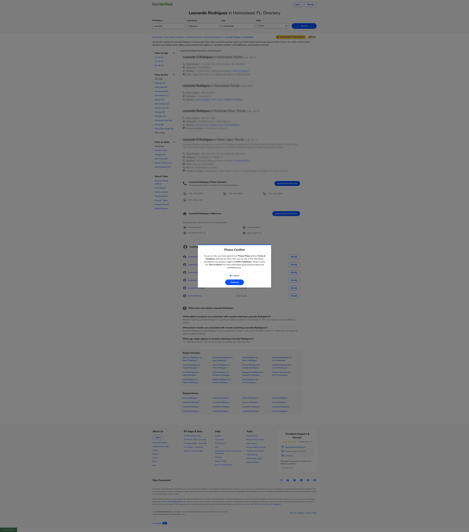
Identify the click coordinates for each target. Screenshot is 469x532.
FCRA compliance (243, 261)
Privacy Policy (244, 256)
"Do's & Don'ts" (216, 264)
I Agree (235, 275)
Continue (235, 282)
